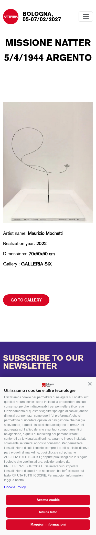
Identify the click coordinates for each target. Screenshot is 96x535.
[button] (90, 383)
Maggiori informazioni (48, 524)
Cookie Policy (15, 487)
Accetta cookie (48, 500)
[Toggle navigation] (86, 16)
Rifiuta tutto (48, 512)
